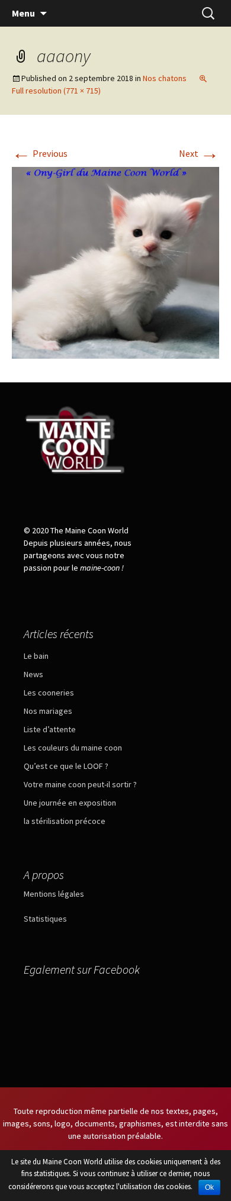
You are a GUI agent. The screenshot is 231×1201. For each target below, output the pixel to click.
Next (199, 153)
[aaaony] (115, 262)
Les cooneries (49, 692)
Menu (23, 13)
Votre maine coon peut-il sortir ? (80, 784)
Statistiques (45, 918)
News (33, 674)
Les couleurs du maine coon (73, 747)
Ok (209, 1187)
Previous (40, 153)
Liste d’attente (50, 729)
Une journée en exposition (70, 802)
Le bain (36, 656)
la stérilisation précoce (64, 821)
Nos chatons (165, 78)
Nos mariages (48, 711)
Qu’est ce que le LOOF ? (66, 766)
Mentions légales (54, 893)
